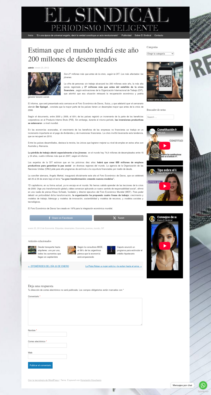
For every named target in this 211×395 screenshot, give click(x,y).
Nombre (32, 330)
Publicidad (126, 35)
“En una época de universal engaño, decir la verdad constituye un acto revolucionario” (77, 35)
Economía (49, 228)
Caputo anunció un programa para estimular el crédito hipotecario (129, 250)
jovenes (89, 228)
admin (31, 67)
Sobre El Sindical (143, 35)
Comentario (34, 296)
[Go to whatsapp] (203, 385)
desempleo (69, 228)
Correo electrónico (37, 341)
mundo (97, 228)
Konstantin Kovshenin (90, 380)
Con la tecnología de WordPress (43, 380)
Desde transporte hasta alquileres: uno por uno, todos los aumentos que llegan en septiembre (49, 251)
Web (30, 352)
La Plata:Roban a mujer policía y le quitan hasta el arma (113, 266)
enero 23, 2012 (42, 67)
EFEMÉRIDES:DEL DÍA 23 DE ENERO (48, 266)
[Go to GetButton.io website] (203, 392)
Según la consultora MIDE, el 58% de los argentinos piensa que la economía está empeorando (90, 251)
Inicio (30, 35)
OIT (102, 228)
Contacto (158, 35)
